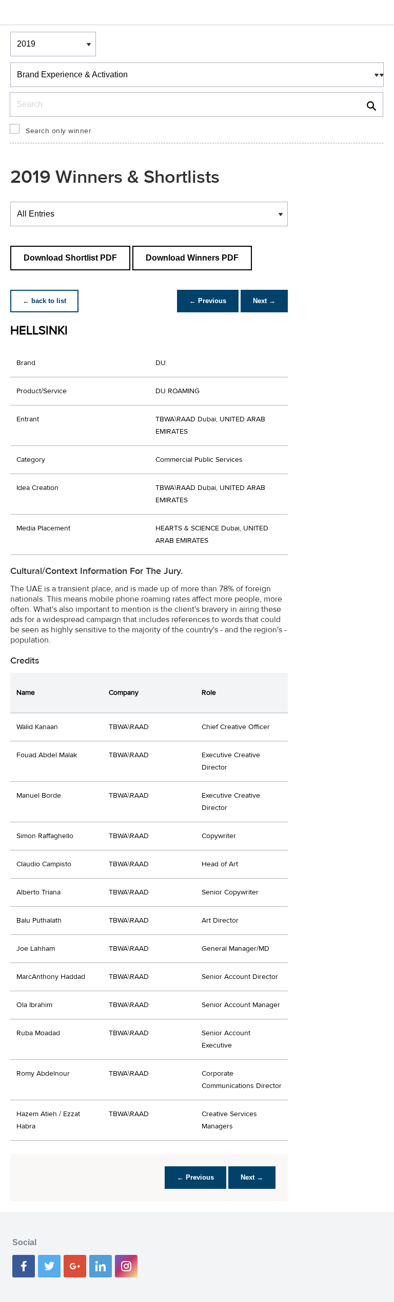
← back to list (44, 301)
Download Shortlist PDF (70, 257)
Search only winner (58, 131)
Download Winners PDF (192, 257)
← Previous (207, 301)
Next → (264, 301)
